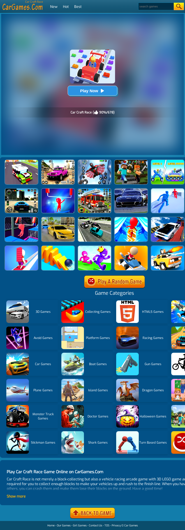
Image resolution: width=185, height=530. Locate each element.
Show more (16, 496)
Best (78, 6)
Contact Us (95, 525)
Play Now (89, 91)
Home (51, 525)
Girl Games (80, 525)
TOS (106, 525)
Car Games (131, 525)
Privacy (116, 525)
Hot (66, 6)
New (54, 6)
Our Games (64, 525)
